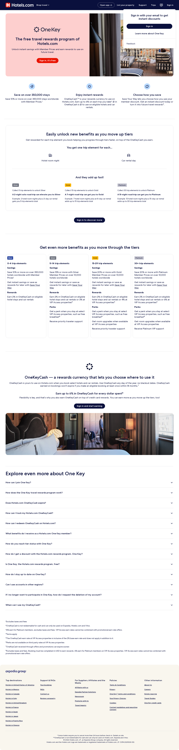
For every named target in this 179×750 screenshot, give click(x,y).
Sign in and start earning (89, 406)
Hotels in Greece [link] (12, 725)
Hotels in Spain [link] (12, 712)
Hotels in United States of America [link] (20, 685)
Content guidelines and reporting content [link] (123, 708)
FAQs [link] (42, 689)
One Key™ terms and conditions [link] (123, 694)
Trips (153, 5)
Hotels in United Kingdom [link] (16, 703)
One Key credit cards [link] (152, 703)
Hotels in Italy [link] (11, 698)
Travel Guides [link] (150, 698)
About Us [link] (148, 685)
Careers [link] (147, 689)
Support (143, 5)
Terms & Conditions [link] (118, 685)
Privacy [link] (112, 689)
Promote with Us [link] (82, 701)
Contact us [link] (44, 694)
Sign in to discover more (89, 220)
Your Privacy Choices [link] (118, 698)
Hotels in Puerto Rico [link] (14, 721)
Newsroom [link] (79, 696)
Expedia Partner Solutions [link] (85, 692)
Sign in (170, 5)
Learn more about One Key (149, 33)
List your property (125, 5)
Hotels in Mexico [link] (12, 689)
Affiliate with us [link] (81, 687)
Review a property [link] (47, 698)
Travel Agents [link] (80, 705)
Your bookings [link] (46, 685)
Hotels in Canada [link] (12, 694)
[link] (149, 44)
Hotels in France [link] (12, 707)
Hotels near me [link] (150, 694)
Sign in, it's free (47, 60)
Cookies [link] (113, 703)
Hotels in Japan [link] (12, 716)
